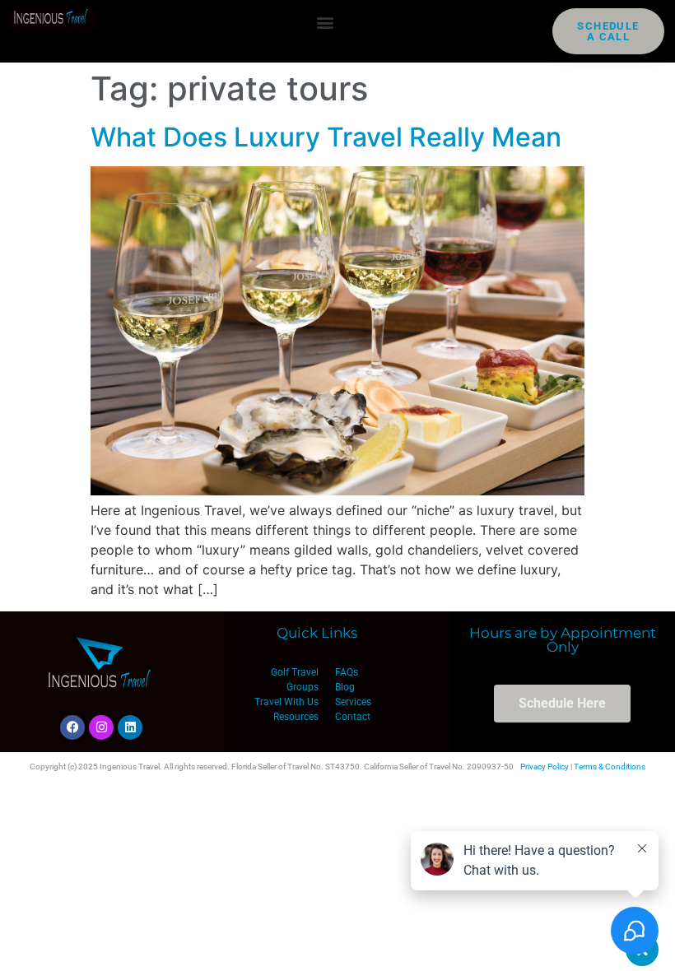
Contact (352, 716)
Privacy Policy (544, 766)
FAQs (346, 672)
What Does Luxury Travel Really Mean (326, 137)
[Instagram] (101, 727)
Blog (345, 687)
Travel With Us (286, 702)
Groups (302, 687)
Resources (296, 716)
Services (353, 702)
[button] (324, 21)
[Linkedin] (130, 727)
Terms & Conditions (609, 766)
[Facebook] (72, 727)
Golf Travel (295, 672)
